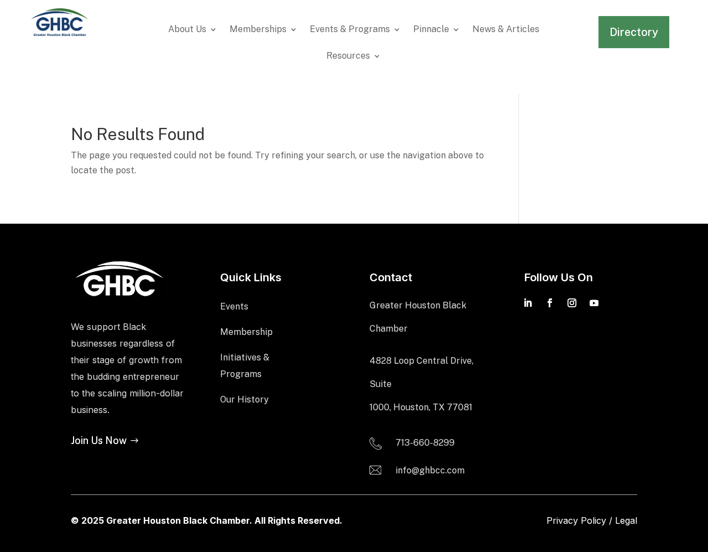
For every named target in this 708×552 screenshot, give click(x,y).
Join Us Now (99, 440)
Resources (348, 56)
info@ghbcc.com (430, 470)
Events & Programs (350, 29)
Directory (634, 32)
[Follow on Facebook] (550, 303)
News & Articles (505, 29)
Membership (246, 332)
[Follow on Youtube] (594, 303)
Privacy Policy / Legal (591, 520)
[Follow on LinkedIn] (528, 303)
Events (234, 306)
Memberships (258, 29)
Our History (244, 399)
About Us (187, 29)
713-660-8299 (425, 442)
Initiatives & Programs (244, 365)
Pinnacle (431, 29)
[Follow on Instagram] (572, 303)
